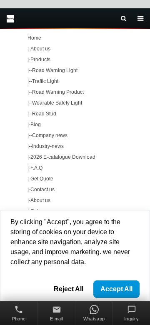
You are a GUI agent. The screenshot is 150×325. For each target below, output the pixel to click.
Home (34, 38)
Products (40, 59)
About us (40, 49)
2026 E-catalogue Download (62, 157)
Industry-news (48, 146)
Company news (50, 135)
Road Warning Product (58, 92)
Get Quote (41, 179)
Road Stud (44, 114)
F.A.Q (36, 168)
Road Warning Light (55, 70)
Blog (35, 125)
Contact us (42, 189)
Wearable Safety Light (57, 103)
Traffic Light (45, 81)
